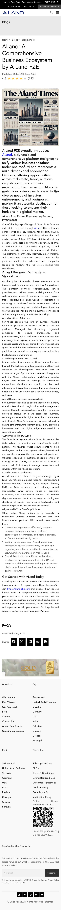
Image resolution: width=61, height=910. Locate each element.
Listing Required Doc (44, 778)
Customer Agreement (44, 783)
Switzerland (39, 697)
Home (5, 40)
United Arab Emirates (44, 702)
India (35, 721)
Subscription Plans (42, 763)
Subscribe (52, 872)
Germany (37, 712)
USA (35, 716)
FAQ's (36, 768)
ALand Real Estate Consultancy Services (22, 2)
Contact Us (8, 721)
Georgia (37, 731)
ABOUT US (29, 6)
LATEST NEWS (13, 6)
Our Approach (9, 707)
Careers (6, 716)
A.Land (37, 228)
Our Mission (8, 702)
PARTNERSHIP (51, 2)
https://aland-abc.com (18, 589)
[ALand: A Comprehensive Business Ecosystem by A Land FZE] (30, 642)
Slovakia (37, 707)
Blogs (15, 40)
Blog (4, 712)
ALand (7, 154)
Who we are (8, 697)
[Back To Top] (53, 902)
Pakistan (37, 726)
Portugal (37, 740)
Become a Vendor (48, 6)
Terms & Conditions (43, 773)
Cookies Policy (40, 787)
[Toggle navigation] (56, 12)
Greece (36, 736)
